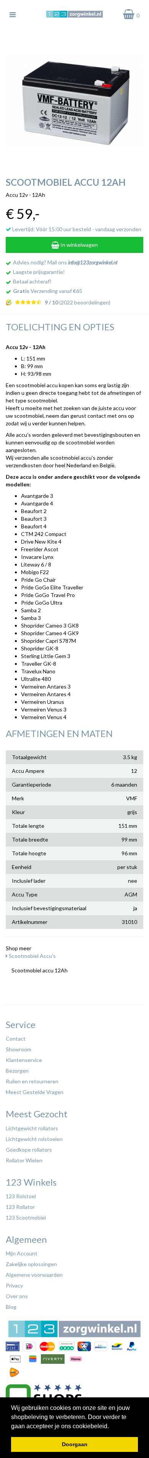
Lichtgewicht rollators (32, 1128)
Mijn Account (21, 1253)
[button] (111, 1427)
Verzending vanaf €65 (47, 291)
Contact (16, 1038)
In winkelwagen (78, 244)
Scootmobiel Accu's (32, 956)
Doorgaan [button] (74, 1444)
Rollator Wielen (24, 1160)
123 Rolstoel (21, 1196)
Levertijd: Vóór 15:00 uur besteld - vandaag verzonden (76, 229)
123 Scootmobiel (26, 1217)
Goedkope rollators (29, 1149)
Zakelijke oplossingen (31, 1264)
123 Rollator (20, 1207)
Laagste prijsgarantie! (39, 272)
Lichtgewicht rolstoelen (34, 1139)
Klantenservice (24, 1060)
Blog (11, 1307)
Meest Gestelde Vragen (34, 1092)
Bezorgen (17, 1070)
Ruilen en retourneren (32, 1081)
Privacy (14, 1285)
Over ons (17, 1296)
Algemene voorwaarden (34, 1274)
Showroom (18, 1049)
